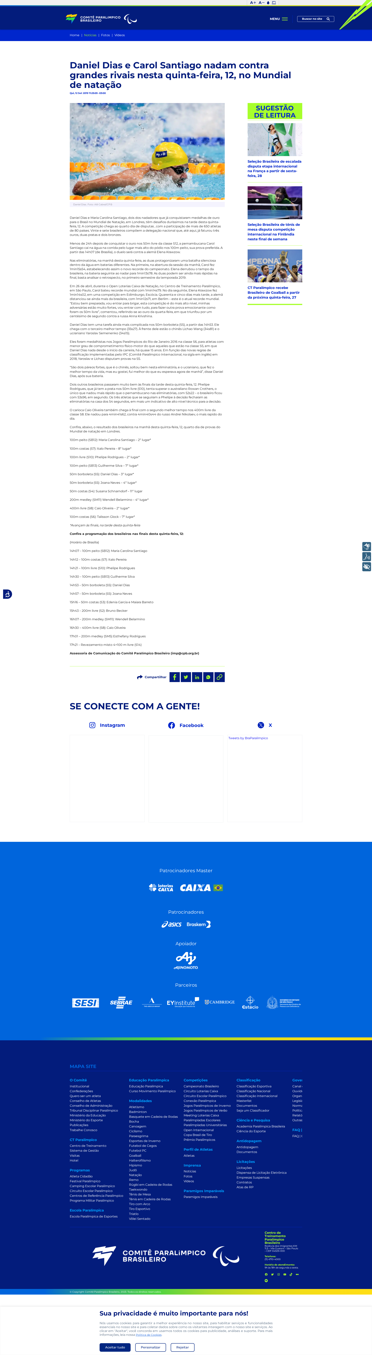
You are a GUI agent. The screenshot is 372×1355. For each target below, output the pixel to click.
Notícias (90, 35)
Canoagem (137, 1126)
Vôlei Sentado (139, 1219)
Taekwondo (138, 1189)
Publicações (79, 1125)
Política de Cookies (149, 1335)
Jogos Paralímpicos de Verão (205, 1110)
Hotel (74, 1160)
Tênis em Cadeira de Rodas (150, 1199)
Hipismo (135, 1165)
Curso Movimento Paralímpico (152, 1091)
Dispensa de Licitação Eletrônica (262, 1173)
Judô (133, 1170)
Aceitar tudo (115, 1347)
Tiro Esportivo (139, 1209)
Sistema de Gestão (84, 1150)
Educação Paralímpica (146, 1086)
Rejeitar (182, 1347)
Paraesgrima (138, 1136)
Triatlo (134, 1214)
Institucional (79, 1086)
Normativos (301, 1106)
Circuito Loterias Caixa (201, 1091)
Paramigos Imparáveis (201, 1197)
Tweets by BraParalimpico (248, 738)
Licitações (244, 1168)
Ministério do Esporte (86, 1120)
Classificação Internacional (257, 1096)
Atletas (189, 1155)
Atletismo (136, 1107)
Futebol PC (137, 1150)
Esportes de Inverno (144, 1141)
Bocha (134, 1121)
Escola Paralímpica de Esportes (94, 1216)
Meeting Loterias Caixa (201, 1115)
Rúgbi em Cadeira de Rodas (150, 1185)
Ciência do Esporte (251, 1131)
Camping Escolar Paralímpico (92, 1186)
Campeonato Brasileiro (201, 1086)
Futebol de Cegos (143, 1146)
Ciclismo (135, 1131)
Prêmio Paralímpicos (199, 1140)
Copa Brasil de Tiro (198, 1135)
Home (74, 35)
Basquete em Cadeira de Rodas (153, 1117)
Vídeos (120, 35)
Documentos (247, 1106)
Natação (135, 1175)
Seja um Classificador (253, 1110)
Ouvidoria (299, 1091)
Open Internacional (199, 1130)
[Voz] (366, 556)
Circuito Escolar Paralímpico (91, 1191)
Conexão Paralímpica (200, 1101)
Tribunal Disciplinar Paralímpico (94, 1110)
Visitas (75, 1155)
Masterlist (244, 1101)
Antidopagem (247, 1147)
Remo (134, 1180)
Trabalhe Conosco (83, 1130)
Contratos (244, 1182)
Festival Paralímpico (85, 1181)
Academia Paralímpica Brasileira (261, 1126)
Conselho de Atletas (85, 1101)
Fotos (105, 35)
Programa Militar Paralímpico (92, 1200)
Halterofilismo (140, 1160)
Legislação (300, 1101)
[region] (186, 1331)
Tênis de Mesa (140, 1194)
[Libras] (366, 546)
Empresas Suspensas (253, 1177)
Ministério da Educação (88, 1115)
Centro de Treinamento (88, 1146)
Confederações (81, 1091)
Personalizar (150, 1347)
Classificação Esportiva (254, 1086)
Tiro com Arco (139, 1204)
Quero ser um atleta (85, 1096)
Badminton (138, 1112)
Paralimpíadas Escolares (202, 1120)
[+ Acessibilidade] (366, 566)
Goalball (135, 1155)
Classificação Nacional (253, 1091)
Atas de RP (245, 1187)
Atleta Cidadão (81, 1176)
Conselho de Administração (91, 1106)
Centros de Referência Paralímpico (96, 1196)
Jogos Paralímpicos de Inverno (207, 1106)
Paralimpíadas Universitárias (205, 1125)
